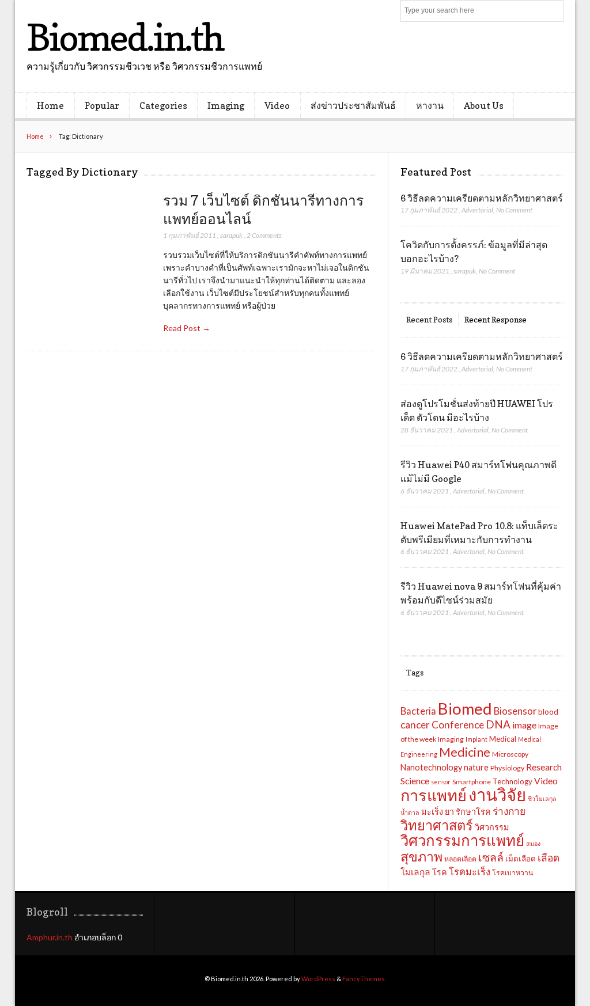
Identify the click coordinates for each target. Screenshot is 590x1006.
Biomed (465, 708)
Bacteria (418, 711)
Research (544, 767)
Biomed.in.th (125, 37)
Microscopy (510, 754)
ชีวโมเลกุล (542, 798)
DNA (498, 724)
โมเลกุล (415, 872)
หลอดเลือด (460, 859)
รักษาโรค (473, 812)
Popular (102, 105)
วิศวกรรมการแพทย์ (462, 840)
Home (50, 105)
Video (277, 105)
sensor (441, 781)
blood (548, 711)
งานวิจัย (497, 794)
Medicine (464, 752)
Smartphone (471, 781)
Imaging (225, 105)
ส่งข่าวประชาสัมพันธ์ (353, 105)
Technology (512, 781)
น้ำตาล (409, 812)
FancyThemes (363, 978)
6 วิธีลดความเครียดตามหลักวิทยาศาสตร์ (481, 198)
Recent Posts (429, 319)
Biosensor (515, 711)
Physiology (507, 768)
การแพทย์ (433, 794)
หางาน (430, 105)
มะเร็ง (432, 812)
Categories (163, 105)
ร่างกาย (509, 811)
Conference (458, 725)
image (524, 725)
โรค (439, 872)
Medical (502, 738)
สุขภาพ (421, 856)
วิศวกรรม (492, 827)
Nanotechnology (431, 767)
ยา (449, 812)
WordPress (318, 978)
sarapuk (231, 235)
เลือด (548, 858)
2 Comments (264, 235)
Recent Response (495, 319)
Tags (414, 672)
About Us (484, 105)
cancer (415, 725)
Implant (476, 739)
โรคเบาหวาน (512, 872)
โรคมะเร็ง (469, 872)
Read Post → (186, 328)
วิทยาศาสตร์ (436, 825)
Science (414, 781)
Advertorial (477, 210)
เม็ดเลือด (520, 858)
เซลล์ (491, 857)
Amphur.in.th (50, 937)
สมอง (533, 843)
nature (476, 767)
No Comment (514, 210)
